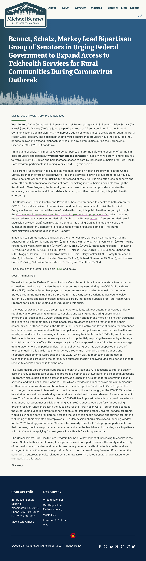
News (65, 8)
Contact (113, 8)
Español (135, 8)
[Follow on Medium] (117, 546)
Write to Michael (53, 499)
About (52, 8)
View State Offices (22, 521)
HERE (59, 268)
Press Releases (54, 115)
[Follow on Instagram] (122, 546)
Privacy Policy (73, 545)
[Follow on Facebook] (100, 546)
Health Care (36, 115)
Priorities (96, 8)
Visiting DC (49, 514)
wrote (93, 218)
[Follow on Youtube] (111, 546)
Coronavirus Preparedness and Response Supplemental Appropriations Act (62, 214)
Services (80, 8)
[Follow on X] (105, 546)
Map (124, 8)
